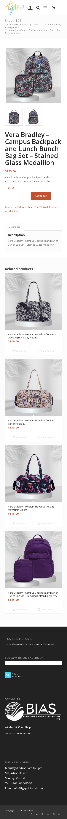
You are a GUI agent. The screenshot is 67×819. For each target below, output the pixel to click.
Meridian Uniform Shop (18, 733)
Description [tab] (14, 226)
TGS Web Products (48, 207)
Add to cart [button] (21, 351)
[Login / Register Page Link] (29, 7)
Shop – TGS (13, 21)
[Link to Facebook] (31, 814)
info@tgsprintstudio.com (29, 788)
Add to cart (41, 195)
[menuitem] (29, 7)
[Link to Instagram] (53, 814)
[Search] (36, 7)
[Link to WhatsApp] (59, 814)
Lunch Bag (33, 207)
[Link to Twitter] (37, 814)
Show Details (47, 351)
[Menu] (45, 7)
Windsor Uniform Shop (18, 727)
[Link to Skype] (42, 814)
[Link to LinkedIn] (48, 814)
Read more (21, 609)
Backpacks (22, 207)
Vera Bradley (11, 210)
